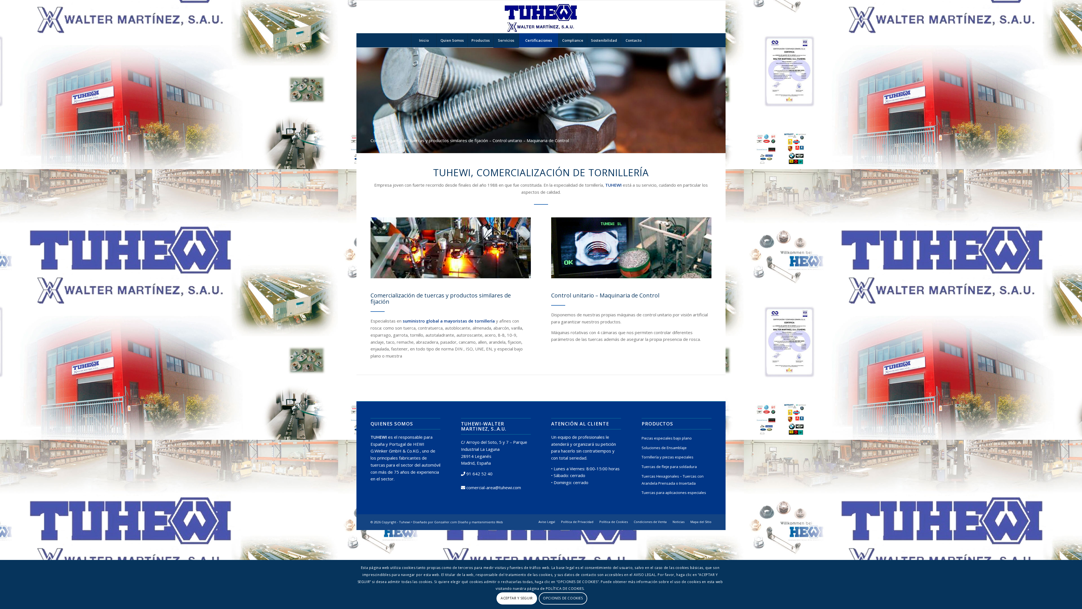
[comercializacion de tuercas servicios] (451, 247)
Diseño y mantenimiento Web (480, 522)
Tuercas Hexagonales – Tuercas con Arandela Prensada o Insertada (673, 480)
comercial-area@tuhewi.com (493, 487)
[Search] (658, 40)
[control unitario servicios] (631, 247)
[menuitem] (423, 40)
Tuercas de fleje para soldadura (669, 466)
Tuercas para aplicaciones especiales (674, 492)
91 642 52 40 (479, 473)
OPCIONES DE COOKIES (563, 598)
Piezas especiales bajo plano (667, 438)
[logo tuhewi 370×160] (541, 16)
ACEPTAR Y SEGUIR (517, 598)
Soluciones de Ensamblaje (664, 447)
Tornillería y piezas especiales (667, 457)
